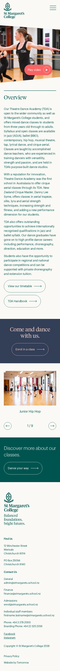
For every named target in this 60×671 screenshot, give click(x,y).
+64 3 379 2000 (21, 622)
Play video (34, 69)
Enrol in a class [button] (25, 349)
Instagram (10, 638)
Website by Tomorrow (16, 662)
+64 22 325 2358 (33, 626)
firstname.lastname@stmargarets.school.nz (29, 615)
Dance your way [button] (18, 468)
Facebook (9, 634)
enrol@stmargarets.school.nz (21, 604)
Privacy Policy (11, 656)
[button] (53, 7)
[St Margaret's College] (14, 11)
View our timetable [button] (20, 286)
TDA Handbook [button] (17, 301)
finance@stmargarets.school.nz (22, 594)
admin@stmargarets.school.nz (21, 583)
